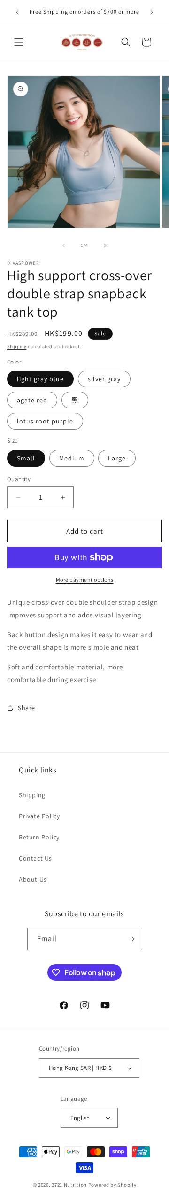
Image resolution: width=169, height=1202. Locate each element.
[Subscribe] (131, 939)
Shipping (17, 346)
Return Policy (39, 837)
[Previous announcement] (17, 12)
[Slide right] (105, 245)
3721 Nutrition (69, 1184)
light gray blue (40, 379)
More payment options (85, 579)
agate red (32, 400)
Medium (71, 458)
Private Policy (39, 816)
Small (26, 458)
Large (117, 458)
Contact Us (35, 858)
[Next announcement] (151, 12)
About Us (33, 879)
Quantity (19, 479)
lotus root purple (45, 421)
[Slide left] (64, 245)
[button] (18, 42)
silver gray (104, 379)
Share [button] (26, 708)
